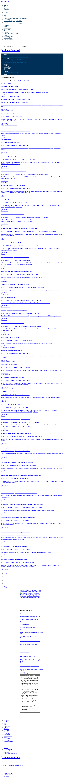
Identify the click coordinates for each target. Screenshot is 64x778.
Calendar (6, 6)
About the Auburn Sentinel (10, 753)
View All (22, 672)
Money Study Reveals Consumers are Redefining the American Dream (30, 702)
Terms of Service (8, 752)
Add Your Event (24, 673)
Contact (6, 12)
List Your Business (8, 39)
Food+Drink (7, 29)
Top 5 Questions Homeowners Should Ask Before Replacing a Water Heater (30, 678)
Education (6, 21)
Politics (21, 23)
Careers (5, 11)
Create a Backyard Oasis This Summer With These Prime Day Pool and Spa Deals (30, 685)
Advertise (6, 8)
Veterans (6, 31)
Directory (6, 5)
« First (5, 572)
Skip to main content (6, 1)
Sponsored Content (8, 36)
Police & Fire (19, 21)
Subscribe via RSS (21, 80)
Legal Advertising (8, 33)
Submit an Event (8, 38)
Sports (5, 26)
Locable (12, 765)
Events (5, 35)
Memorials (15, 33)
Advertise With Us (8, 750)
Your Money (24, 18)
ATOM (27, 80)
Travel (24, 23)
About (5, 14)
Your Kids (12, 18)
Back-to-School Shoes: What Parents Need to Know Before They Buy (30, 699)
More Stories (35, 711)
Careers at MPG (8, 749)
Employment (12, 21)
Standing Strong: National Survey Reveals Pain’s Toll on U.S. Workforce (30, 688)
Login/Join (6, 40)
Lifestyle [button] (6, 22)
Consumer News (14, 23)
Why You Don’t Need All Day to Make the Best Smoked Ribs (30, 705)
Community (7, 719)
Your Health (7, 18)
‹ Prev (5, 573)
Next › (5, 586)
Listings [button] (6, 32)
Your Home (18, 18)
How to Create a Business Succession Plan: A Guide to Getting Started (30, 696)
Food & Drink (7, 28)
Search (5, 46)
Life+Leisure (7, 23)
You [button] (5, 16)
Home (5, 15)
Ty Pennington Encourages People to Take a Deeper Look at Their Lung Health (30, 692)
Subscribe (6, 9)
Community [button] (7, 19)
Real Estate (6, 25)
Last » (5, 587)
